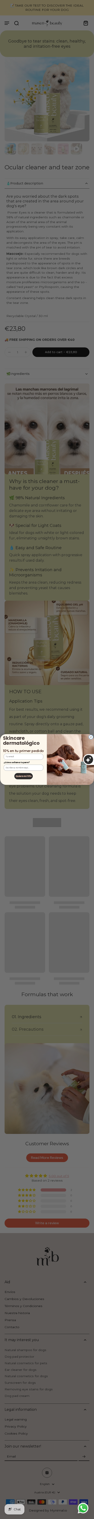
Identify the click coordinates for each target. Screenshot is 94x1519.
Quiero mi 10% (23, 775)
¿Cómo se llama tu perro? (17, 762)
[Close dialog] (91, 737)
